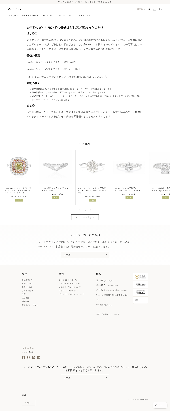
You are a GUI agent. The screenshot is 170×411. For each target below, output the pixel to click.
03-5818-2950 (113, 285)
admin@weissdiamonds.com (116, 290)
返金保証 (25, 298)
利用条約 (25, 301)
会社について (27, 280)
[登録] (106, 255)
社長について (27, 283)
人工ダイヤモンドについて (70, 287)
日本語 (27, 403)
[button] (12, 15)
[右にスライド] (91, 210)
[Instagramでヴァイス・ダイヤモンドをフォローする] (28, 358)
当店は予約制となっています (108, 314)
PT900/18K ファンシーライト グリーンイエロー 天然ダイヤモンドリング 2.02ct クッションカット (18, 190)
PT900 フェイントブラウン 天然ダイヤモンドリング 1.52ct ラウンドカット (92, 190)
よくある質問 (27, 291)
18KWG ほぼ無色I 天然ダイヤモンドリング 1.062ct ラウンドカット (128, 189)
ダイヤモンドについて (68, 280)
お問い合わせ (27, 287)
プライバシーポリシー (31, 305)
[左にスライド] (79, 210)
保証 (24, 294)
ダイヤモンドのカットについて (71, 294)
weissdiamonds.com (140, 400)
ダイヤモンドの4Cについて (44, 99)
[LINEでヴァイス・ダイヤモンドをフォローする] (33, 358)
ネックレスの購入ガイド (69, 291)
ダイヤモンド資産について (70, 283)
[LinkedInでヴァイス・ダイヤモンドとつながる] (38, 358)
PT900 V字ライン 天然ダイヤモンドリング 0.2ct (54, 189)
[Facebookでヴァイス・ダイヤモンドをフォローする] (23, 358)
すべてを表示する (85, 217)
